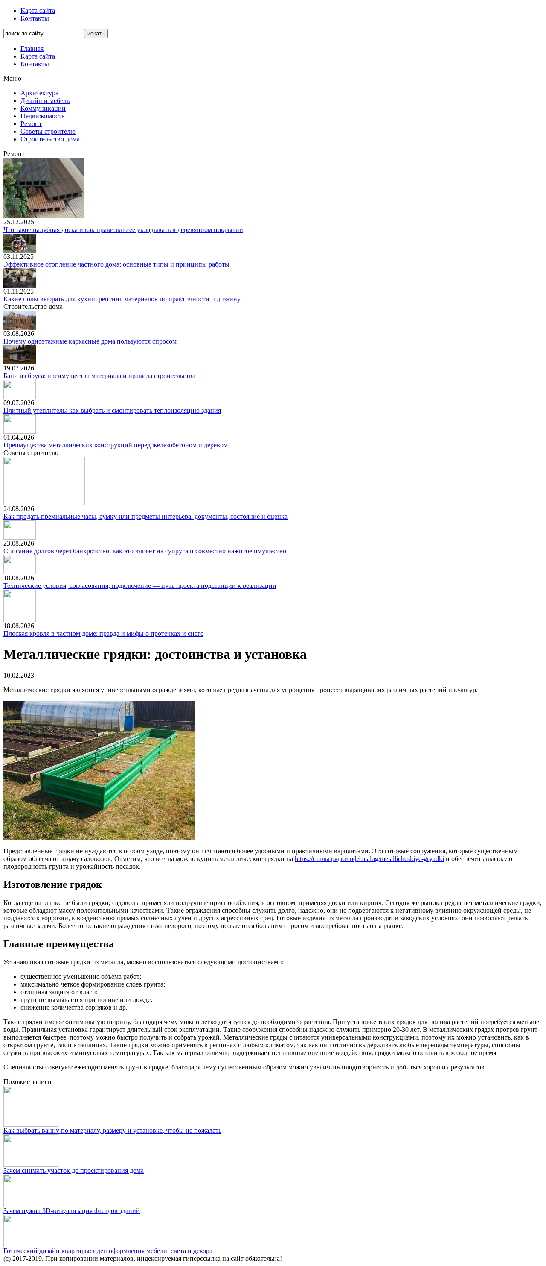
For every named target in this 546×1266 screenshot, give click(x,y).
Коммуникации (43, 108)
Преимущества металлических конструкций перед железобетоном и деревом (115, 445)
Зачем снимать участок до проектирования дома (73, 1170)
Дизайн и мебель (45, 100)
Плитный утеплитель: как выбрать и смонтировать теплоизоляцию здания (112, 410)
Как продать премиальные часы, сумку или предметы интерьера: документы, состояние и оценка (145, 516)
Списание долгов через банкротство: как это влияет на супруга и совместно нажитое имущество (144, 551)
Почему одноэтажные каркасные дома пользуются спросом (90, 341)
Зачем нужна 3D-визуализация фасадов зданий (71, 1210)
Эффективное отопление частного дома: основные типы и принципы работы (116, 264)
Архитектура (39, 93)
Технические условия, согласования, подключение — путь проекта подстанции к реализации (139, 585)
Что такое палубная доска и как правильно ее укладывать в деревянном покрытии (123, 229)
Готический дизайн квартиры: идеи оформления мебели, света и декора (107, 1250)
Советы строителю (48, 131)
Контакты (34, 18)
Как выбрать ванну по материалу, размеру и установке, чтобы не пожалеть (112, 1130)
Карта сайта (37, 10)
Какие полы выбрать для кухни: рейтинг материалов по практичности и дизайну (122, 299)
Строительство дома (50, 139)
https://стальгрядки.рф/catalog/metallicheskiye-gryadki (369, 858)
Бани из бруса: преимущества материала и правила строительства (99, 375)
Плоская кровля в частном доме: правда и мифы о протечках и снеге (103, 633)
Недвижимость (42, 116)
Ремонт (31, 123)
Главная (32, 48)
